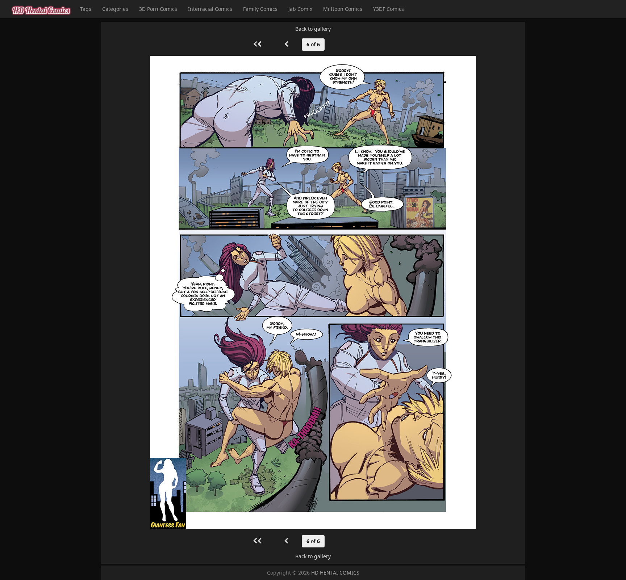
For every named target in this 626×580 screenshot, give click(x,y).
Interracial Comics (210, 8)
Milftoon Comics (342, 8)
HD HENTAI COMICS (335, 572)
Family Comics (260, 8)
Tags (85, 8)
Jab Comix (300, 8)
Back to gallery (313, 28)
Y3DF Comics (388, 8)
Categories (115, 8)
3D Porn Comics (158, 8)
